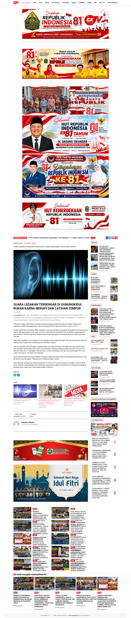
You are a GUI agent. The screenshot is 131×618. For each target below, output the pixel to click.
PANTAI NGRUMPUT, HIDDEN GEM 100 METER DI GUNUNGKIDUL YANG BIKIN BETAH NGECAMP (107, 257)
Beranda (27, 243)
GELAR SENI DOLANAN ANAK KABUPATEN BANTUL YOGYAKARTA (106, 390)
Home (35, 2)
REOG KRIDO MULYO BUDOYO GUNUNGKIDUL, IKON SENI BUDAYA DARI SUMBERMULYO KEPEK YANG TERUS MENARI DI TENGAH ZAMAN (107, 330)
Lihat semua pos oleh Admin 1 (29, 424)
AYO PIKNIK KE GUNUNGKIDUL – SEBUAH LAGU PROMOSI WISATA (99, 296)
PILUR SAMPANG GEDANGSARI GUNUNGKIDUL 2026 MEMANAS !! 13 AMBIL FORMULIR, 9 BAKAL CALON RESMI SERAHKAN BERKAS (101, 480)
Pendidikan (65, 2)
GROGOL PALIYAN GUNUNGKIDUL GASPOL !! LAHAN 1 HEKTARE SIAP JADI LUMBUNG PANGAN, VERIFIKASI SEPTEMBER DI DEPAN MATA (41, 530)
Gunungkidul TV (45, 615)
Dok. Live (102, 2)
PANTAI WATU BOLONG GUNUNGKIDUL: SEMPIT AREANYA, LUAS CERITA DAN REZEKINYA (107, 266)
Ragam (74, 2)
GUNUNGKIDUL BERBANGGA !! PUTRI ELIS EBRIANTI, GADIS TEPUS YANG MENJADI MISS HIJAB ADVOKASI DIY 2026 (101, 454)
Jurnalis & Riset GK (61, 615)
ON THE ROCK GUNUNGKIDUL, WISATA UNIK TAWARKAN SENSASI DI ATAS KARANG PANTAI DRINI (107, 250)
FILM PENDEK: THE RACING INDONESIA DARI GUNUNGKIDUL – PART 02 (99, 359)
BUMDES (82, 2)
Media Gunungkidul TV (84, 615)
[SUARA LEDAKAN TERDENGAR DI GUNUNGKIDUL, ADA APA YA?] (25, 391)
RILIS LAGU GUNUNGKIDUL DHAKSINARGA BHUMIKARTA (96, 280)
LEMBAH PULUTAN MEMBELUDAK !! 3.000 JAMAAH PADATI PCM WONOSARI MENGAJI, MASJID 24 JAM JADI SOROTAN (99, 467)
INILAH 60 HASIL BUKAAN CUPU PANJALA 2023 (107, 318)
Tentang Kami (111, 2)
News (41, 2)
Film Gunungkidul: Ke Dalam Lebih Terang (97, 341)
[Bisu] (112, 415)
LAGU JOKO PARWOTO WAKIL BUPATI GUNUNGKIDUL (98, 287)
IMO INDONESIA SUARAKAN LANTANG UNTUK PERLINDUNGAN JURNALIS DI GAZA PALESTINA (74, 400)
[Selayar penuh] (115, 415)
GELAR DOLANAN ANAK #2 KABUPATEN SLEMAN (107, 381)
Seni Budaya (56, 2)
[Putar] (93, 415)
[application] (104, 409)
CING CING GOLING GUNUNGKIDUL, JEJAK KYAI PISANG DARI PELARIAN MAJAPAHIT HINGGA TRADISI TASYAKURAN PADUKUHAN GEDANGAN (107, 314)
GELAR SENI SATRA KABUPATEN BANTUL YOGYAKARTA (106, 373)
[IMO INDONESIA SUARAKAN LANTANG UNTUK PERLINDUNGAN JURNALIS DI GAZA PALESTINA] (75, 391)
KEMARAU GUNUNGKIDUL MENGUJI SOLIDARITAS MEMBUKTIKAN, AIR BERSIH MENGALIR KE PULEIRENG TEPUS (40, 516)
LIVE (95, 2)
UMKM (89, 2)
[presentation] (92, 238)
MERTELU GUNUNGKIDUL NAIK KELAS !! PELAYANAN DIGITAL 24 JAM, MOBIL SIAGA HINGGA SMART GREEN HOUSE (101, 442)
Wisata (47, 2)
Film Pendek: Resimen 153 (99, 349)
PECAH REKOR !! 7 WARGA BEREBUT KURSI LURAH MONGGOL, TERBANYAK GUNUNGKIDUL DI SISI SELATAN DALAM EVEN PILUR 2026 (100, 493)
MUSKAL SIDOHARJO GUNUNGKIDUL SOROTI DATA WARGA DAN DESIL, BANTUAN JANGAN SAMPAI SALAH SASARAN (78, 529)
